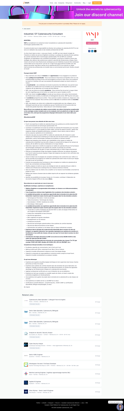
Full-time (30, 36)
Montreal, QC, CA (44, 301)
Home (51, 3)
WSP (25, 36)
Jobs (55, 3)
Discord (57, 403)
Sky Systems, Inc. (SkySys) (35, 334)
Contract (46, 334)
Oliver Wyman (32, 392)
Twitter (38, 403)
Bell (30, 312)
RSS (87, 403)
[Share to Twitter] (95, 51)
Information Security (34, 304)
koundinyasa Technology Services (37, 345)
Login (89, 3)
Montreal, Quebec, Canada (40, 36)
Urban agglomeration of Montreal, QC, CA (62, 345)
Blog (84, 3)
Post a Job (97, 3)
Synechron (31, 356)
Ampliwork (31, 383)
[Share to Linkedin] (92, 51)
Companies (61, 3)
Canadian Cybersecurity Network (70, 403)
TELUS (30, 301)
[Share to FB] (89, 51)
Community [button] (77, 3)
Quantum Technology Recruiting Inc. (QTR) (39, 365)
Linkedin (44, 403)
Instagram (51, 403)
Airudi (30, 374)
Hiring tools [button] (69, 3)
